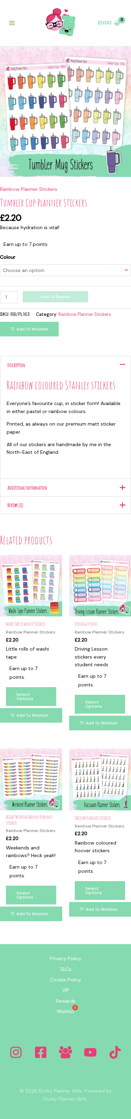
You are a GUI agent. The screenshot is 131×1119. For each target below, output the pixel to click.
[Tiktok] (115, 1052)
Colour (7, 257)
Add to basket (55, 297)
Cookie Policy (65, 980)
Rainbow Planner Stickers (28, 189)
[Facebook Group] (65, 1052)
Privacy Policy (65, 958)
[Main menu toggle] (12, 23)
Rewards (65, 1001)
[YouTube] (90, 1052)
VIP (65, 990)
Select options (24, 696)
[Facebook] (40, 1052)
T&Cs (65, 969)
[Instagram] (15, 1052)
